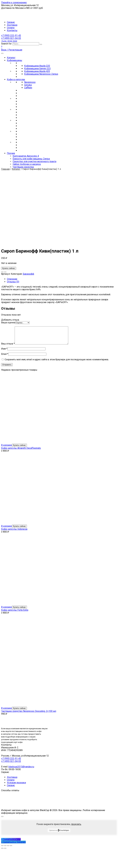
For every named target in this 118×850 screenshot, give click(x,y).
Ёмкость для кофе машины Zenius (31, 158)
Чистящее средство (23, 167)
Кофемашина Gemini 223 (37, 68)
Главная (5, 169)
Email (4, 354)
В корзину (6, 445)
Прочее (11, 153)
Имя (4, 348)
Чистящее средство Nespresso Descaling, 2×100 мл (28, 711)
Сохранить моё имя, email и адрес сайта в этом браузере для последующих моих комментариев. (57, 359)
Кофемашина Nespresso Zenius (41, 74)
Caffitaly (28, 87)
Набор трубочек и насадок (27, 164)
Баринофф (28, 274)
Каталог (11, 57)
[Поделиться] (5, 845)
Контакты (12, 30)
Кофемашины (14, 60)
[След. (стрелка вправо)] (5, 848)
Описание (12, 279)
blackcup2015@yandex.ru (21, 766)
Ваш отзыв (8, 343)
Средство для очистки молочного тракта (34, 161)
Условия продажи (16, 782)
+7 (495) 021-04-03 (11, 39)
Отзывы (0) (13, 281)
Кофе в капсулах (16, 79)
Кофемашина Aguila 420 (37, 71)
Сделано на (53, 830)
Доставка (12, 25)
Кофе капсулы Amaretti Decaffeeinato (21, 448)
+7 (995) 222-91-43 (11, 35)
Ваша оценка (8, 322)
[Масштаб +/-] (11, 845)
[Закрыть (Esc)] (2, 845)
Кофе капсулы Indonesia (14, 529)
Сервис (11, 22)
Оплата (10, 27)
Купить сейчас (8, 268)
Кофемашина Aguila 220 (37, 65)
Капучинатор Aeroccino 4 (26, 156)
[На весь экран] (8, 845)
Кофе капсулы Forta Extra (14, 610)
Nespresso (30, 82)
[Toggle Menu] (2, 53)
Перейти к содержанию (14, 2)
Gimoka (28, 85)
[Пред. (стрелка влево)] (2, 848)
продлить (76, 824)
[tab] (62, 279)
